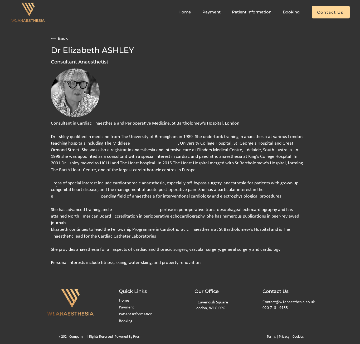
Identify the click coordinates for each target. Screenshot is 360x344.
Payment (126, 307)
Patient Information (135, 314)
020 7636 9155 (275, 308)
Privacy (284, 337)
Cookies (298, 337)
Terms (271, 337)
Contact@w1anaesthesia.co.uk (288, 302)
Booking (126, 321)
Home (124, 300)
